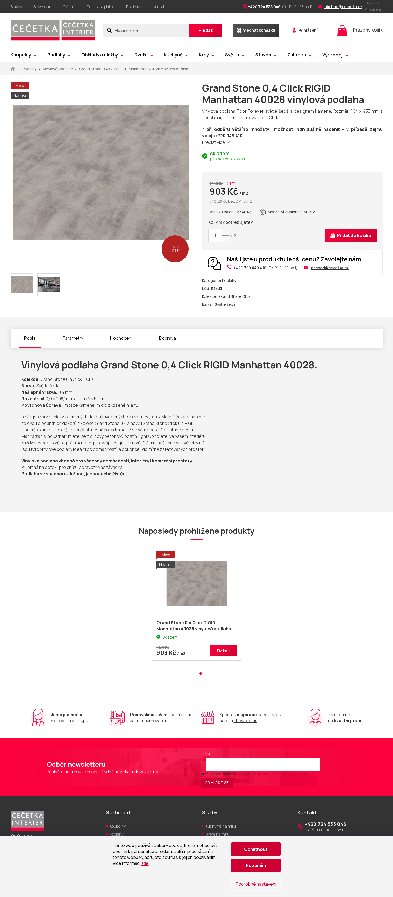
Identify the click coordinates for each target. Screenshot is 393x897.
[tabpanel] (196, 606)
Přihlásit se (217, 782)
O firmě (69, 6)
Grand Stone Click (235, 296)
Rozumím (256, 865)
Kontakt (160, 6)
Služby (16, 6)
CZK (371, 2)
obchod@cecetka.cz (330, 267)
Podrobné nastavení (256, 884)
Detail (223, 651)
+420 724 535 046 (325, 824)
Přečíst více (213, 142)
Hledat (206, 30)
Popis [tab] (30, 338)
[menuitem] (23, 54)
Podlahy (229, 280)
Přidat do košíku (354, 235)
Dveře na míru (217, 834)
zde (145, 863)
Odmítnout (255, 849)
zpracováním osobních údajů (282, 773)
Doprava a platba (101, 6)
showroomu (245, 720)
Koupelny (117, 826)
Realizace (134, 6)
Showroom (42, 6)
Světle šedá (225, 304)
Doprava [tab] (167, 338)
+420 (249, 267)
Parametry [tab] (73, 338)
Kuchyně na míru (220, 826)
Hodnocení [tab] (121, 338)
